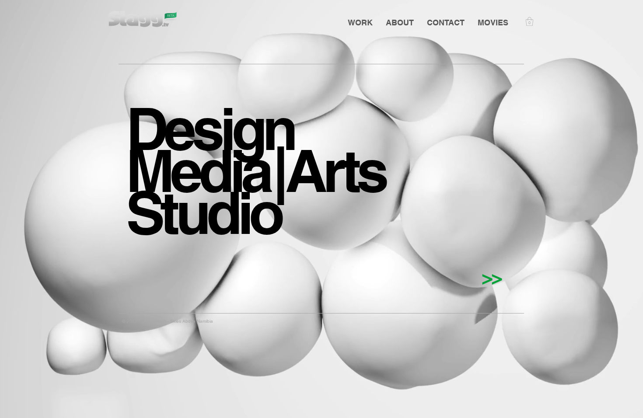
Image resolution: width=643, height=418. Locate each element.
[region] (232, 132)
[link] (529, 21)
